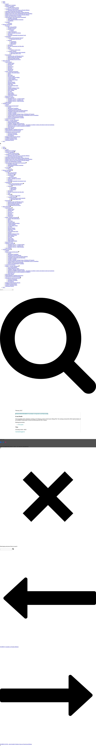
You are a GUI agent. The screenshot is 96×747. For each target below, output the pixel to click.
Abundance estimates (9, 97)
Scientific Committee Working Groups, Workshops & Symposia (21, 114)
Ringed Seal (10, 70)
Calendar (7, 104)
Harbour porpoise (11, 82)
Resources (7, 25)
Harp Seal (10, 67)
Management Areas (9, 96)
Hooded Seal (10, 69)
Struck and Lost (11, 127)
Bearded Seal (10, 64)
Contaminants (13, 41)
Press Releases (11, 135)
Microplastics (13, 43)
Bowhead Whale (11, 76)
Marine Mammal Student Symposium (15, 19)
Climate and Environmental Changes (15, 37)
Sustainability (8, 36)
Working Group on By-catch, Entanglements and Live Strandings (18, 13)
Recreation (10, 34)
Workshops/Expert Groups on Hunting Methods (18, 110)
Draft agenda (20, 424)
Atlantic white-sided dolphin (14, 72)
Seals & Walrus (8, 62)
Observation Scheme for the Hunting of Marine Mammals (17, 12)
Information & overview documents (12, 132)
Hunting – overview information (12, 120)
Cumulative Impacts (12, 51)
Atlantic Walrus (11, 63)
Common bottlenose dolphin (14, 77)
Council (6, 4)
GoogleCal (22, 431)
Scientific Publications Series (11, 139)
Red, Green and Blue (12, 26)
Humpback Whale (11, 83)
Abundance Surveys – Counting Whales (16, 98)
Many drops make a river (15, 53)
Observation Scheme (9, 128)
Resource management (7, 24)
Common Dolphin (11, 78)
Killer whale (10, 84)
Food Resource (11, 29)
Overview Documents (12, 133)
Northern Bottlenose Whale (13, 88)
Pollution (10, 40)
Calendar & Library (7, 103)
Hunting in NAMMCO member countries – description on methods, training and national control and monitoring (31, 124)
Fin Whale (10, 80)
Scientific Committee (9, 6)
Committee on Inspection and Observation (14, 11)
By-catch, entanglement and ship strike (16, 46)
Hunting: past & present (15, 49)
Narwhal (9, 86)
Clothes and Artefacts (12, 31)
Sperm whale (10, 92)
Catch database (8, 102)
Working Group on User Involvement (15, 116)
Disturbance (10, 45)
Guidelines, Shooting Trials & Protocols (16, 123)
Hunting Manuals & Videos (13, 122)
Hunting (9, 48)
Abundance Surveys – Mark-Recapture (16, 101)
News (4, 141)
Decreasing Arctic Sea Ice (15, 39)
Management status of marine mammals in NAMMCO (19, 126)
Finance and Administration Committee (13, 16)
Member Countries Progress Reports (12, 136)
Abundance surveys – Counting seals (15, 99)
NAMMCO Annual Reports (11, 137)
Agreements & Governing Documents (13, 130)
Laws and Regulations (12, 121)
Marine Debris (13, 42)
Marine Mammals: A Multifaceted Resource (14, 129)
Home (4, 1)
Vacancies (10, 23)
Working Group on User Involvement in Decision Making (17, 14)
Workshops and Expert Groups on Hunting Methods (18, 10)
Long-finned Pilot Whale (13, 85)
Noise (9, 47)
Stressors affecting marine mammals (17, 52)
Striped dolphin (11, 93)
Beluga (9, 73)
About (4, 2)
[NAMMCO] (0, 144)
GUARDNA (10, 20)
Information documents (12, 134)
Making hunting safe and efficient (15, 57)
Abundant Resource (12, 28)
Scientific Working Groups (13, 7)
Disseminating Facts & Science (14, 59)
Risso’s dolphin (11, 90)
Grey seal (10, 65)
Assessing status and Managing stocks (16, 56)
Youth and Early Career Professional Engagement (15, 17)
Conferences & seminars (10, 118)
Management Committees (10, 5)
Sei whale (10, 91)
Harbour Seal (10, 66)
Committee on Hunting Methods (12, 8)
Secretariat (7, 22)
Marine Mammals (6, 60)
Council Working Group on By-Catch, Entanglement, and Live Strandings (23, 115)
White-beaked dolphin (12, 95)
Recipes (12, 30)
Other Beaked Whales (12, 89)
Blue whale (10, 75)
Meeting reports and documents (11, 105)
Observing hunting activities (13, 58)
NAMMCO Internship (12, 18)
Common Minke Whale (13, 79)
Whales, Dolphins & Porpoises (11, 71)
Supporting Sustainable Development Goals (17, 35)
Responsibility (8, 54)
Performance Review (9, 140)
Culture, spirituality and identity (14, 32)
